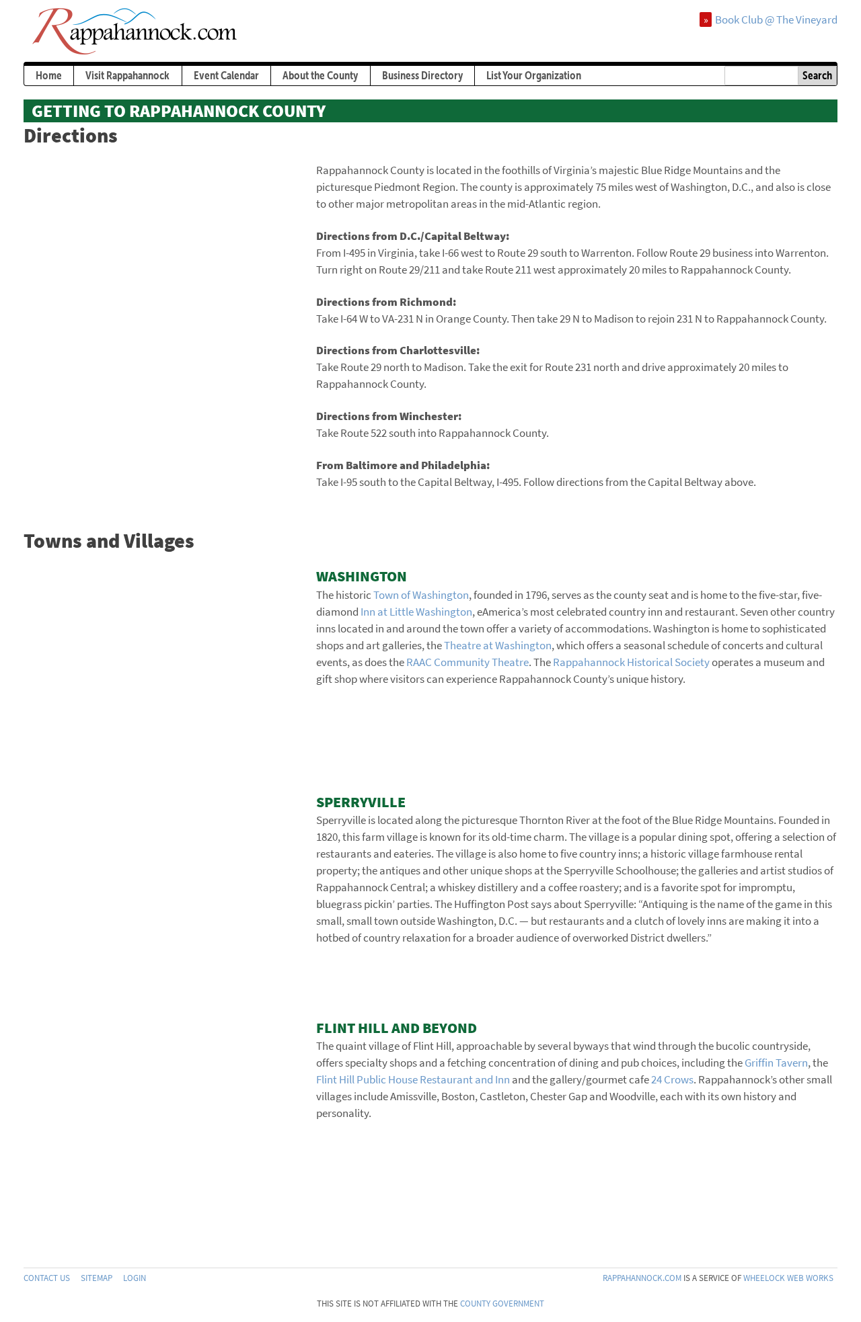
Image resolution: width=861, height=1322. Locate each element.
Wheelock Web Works (788, 1278)
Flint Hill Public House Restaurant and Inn (413, 1079)
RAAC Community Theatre (467, 662)
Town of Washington (421, 595)
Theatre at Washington (498, 645)
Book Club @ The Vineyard (776, 19)
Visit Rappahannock (127, 75)
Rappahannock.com (642, 1278)
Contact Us (47, 1278)
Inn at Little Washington (416, 612)
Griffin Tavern (776, 1063)
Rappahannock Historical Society (631, 662)
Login (134, 1278)
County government (502, 1303)
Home (49, 75)
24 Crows (672, 1079)
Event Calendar (226, 75)
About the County (320, 75)
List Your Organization (533, 75)
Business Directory (422, 75)
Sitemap (96, 1278)
